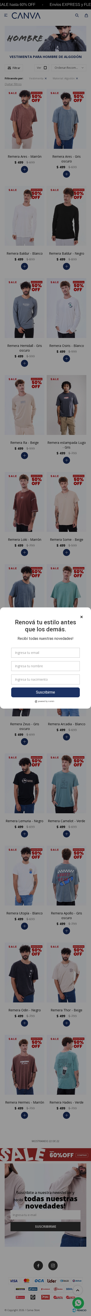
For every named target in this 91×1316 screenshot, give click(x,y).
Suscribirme (45, 692)
